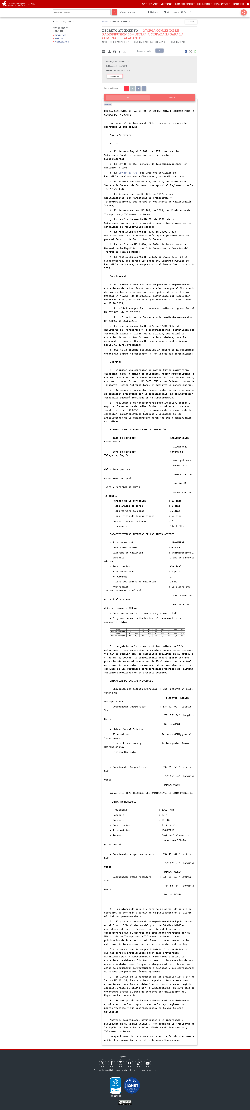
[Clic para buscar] (114, 12)
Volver (191, 21)
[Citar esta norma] (124, 51)
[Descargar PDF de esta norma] (109, 51)
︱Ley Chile (30, 4)
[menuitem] (247, 4)
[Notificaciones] (119, 51)
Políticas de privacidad (103, 1070)
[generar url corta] (159, 50)
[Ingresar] (244, 12)
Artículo (59, 38)
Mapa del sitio (121, 1070)
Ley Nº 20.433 (127, 172)
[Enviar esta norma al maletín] (103, 51)
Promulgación (62, 42)
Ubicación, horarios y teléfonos (143, 1070)
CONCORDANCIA (115, 76)
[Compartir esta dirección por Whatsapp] (195, 51)
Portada (105, 21)
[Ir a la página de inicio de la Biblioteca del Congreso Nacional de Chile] (13, 4)
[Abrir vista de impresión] (114, 51)
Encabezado (60, 35)
